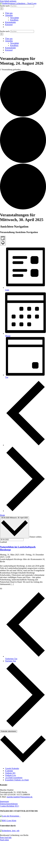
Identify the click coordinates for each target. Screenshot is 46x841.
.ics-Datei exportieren (13, 778)
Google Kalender (12, 768)
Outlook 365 (10, 773)
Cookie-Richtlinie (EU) (9, 806)
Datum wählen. (36, 537)
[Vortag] (25, 445)
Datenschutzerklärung (9, 804)
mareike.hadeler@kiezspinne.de (20, 797)
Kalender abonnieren (8, 731)
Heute (2, 515)
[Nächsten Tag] (25, 511)
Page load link (6, 837)
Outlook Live (10, 775)
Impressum (4, 801)
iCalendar (9, 771)
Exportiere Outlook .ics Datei (17, 780)
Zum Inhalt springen (8, 1)
